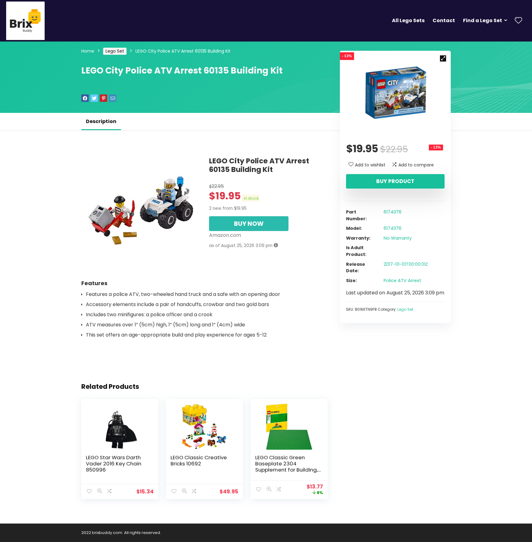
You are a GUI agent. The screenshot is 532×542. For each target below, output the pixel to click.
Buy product (395, 181)
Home (87, 51)
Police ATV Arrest (402, 280)
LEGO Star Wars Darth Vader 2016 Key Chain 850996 (113, 463)
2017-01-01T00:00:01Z (406, 264)
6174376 (392, 212)
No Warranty (398, 238)
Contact (444, 20)
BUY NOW (249, 223)
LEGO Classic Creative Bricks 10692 (199, 460)
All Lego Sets (408, 20)
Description (101, 121)
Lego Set (115, 51)
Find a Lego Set (482, 20)
